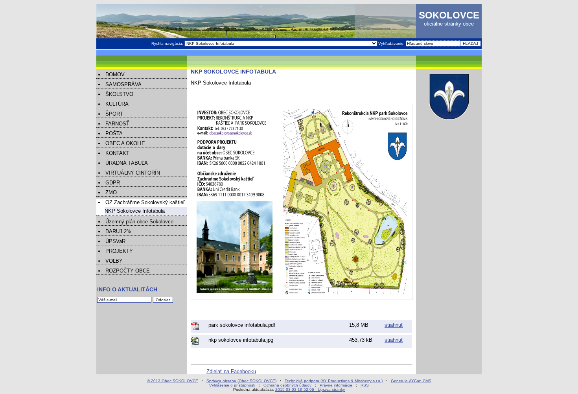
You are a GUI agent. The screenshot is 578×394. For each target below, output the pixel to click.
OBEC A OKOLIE (125, 143)
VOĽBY (114, 261)
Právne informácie (336, 385)
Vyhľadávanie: (392, 43)
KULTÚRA (117, 104)
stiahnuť (394, 325)
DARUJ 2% (118, 231)
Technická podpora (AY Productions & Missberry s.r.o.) (334, 381)
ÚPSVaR (115, 241)
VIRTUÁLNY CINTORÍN (132, 173)
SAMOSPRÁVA (123, 84)
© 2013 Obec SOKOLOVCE (172, 381)
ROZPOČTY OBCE (127, 271)
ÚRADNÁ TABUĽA (126, 163)
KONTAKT (117, 153)
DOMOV (115, 74)
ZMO (111, 192)
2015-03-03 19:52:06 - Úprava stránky (310, 389)
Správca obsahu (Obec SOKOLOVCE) (241, 381)
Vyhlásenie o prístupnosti (232, 385)
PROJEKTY (119, 251)
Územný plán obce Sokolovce (139, 222)
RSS (365, 385)
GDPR (112, 183)
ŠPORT (114, 114)
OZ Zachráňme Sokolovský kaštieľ (145, 202)
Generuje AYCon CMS (411, 381)
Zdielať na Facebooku (231, 371)
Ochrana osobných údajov (287, 385)
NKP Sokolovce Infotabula (135, 211)
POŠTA (114, 133)
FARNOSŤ (117, 124)
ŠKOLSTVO (119, 94)
